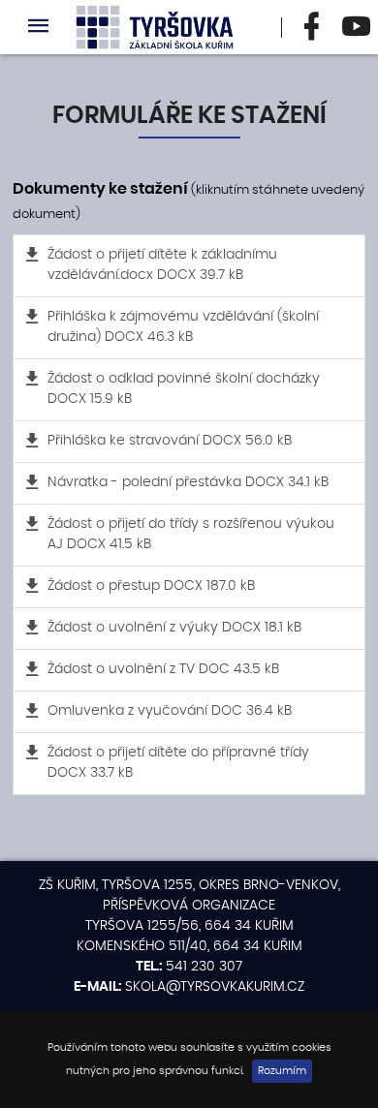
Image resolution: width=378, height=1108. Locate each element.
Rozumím (282, 1071)
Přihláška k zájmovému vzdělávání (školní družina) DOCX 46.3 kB (183, 327)
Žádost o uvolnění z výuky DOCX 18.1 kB (174, 627)
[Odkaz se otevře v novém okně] (312, 27)
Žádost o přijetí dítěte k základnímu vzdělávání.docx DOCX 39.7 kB (162, 265)
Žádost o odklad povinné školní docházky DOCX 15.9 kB (183, 389)
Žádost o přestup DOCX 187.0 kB (151, 586)
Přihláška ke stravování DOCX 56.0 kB (169, 440)
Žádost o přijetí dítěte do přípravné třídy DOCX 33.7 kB (178, 763)
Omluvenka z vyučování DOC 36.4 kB (169, 711)
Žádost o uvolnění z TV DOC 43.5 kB (163, 669)
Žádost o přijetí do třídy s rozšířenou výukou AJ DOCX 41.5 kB (190, 534)
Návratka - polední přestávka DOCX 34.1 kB (188, 482)
